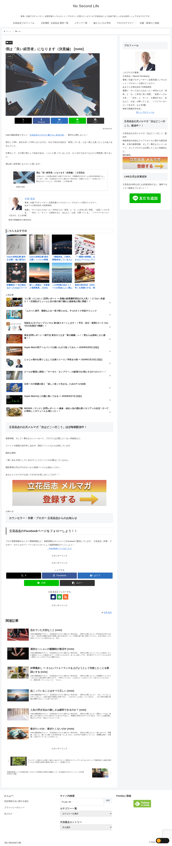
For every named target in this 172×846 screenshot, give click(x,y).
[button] (95, 121)
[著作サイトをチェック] (53, 597)
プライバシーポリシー (14, 807)
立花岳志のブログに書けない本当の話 (47, 135)
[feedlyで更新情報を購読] (59, 597)
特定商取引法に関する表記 (16, 801)
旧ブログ (8, 814)
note (10, 42)
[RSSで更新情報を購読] (65, 597)
